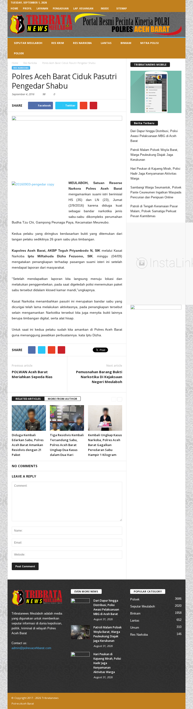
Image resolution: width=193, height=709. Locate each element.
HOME (14, 8)
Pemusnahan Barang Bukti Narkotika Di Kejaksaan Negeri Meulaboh (99, 376)
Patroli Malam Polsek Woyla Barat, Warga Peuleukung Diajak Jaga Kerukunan (154, 154)
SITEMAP (121, 8)
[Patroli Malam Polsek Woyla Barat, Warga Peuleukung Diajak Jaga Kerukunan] (80, 632)
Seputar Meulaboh (142, 606)
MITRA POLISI (149, 43)
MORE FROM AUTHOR (62, 398)
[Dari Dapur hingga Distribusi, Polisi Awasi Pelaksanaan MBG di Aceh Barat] (80, 605)
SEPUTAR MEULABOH (28, 43)
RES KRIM (57, 43)
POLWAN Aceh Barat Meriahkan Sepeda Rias (32, 374)
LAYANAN (42, 8)
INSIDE (105, 8)
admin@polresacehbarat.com (31, 648)
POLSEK (19, 53)
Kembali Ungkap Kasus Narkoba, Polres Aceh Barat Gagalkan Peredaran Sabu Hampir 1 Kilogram (105, 445)
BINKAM (126, 43)
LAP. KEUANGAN (83, 8)
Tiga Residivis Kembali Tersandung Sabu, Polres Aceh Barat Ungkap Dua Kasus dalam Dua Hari (67, 445)
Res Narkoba (20, 67)
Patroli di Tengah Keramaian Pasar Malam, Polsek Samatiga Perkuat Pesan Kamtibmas (154, 211)
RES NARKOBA (82, 43)
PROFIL (27, 8)
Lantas (134, 620)
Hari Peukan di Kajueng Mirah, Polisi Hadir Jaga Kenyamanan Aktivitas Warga (155, 173)
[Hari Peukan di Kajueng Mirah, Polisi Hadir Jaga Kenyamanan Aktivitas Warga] (80, 659)
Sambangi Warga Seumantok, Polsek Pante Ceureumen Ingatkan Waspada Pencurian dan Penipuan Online (155, 192)
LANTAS (106, 43)
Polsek (135, 599)
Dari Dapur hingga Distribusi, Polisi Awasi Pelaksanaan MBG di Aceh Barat (154, 136)
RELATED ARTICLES (28, 398)
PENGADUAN (60, 8)
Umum (134, 627)
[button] (178, 48)
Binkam (135, 613)
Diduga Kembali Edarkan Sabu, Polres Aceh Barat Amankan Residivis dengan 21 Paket (28, 445)
